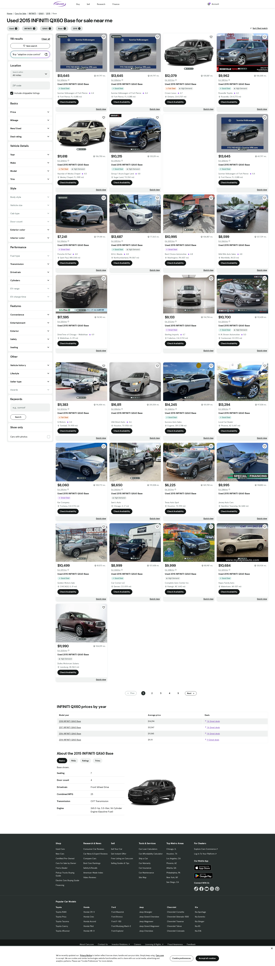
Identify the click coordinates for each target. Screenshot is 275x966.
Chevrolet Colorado (175, 931)
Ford (113, 907)
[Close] (272, 948)
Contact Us (103, 944)
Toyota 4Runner (63, 931)
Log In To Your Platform (204, 853)
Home (9, 13)
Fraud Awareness (175, 944)
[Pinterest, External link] (217, 889)
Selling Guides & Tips (120, 863)
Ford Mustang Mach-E (121, 926)
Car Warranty (144, 863)
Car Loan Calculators (148, 849)
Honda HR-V (89, 931)
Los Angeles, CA (173, 858)
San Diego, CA (172, 882)
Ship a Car (143, 858)
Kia (196, 907)
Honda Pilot (89, 926)
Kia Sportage (200, 912)
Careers (137, 944)
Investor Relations (120, 944)
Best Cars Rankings (91, 863)
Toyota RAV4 (61, 912)
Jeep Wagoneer (146, 921)
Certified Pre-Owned (65, 858)
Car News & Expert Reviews (95, 853)
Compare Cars (89, 858)
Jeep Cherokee (146, 931)
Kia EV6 (198, 931)
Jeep (141, 907)
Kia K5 (197, 926)
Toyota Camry (62, 926)
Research (101, 4)
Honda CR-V (89, 912)
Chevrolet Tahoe (174, 926)
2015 (48, 13)
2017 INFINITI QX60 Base (70, 727)
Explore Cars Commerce (205, 849)
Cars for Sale (20, 13)
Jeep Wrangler (145, 912)
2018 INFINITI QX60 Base (70, 721)
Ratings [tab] (85, 760)
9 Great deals (213, 739)
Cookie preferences (181, 958)
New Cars (60, 853)
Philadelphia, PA (173, 872)
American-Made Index (93, 872)
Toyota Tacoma (62, 921)
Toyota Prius (61, 916)
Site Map (142, 877)
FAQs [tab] (73, 760)
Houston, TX (171, 853)
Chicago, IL (171, 849)
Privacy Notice (86, 955)
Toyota (59, 907)
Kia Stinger (199, 921)
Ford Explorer (117, 931)
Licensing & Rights (153, 944)
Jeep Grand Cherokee (149, 916)
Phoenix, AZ (171, 863)
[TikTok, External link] (196, 889)
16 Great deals (213, 721)
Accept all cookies (207, 958)
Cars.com (160, 955)
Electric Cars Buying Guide (67, 880)
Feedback (191, 944)
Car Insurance (145, 868)
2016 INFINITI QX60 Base (70, 733)
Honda (86, 907)
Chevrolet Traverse (175, 921)
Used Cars (60, 849)
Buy (78, 4)
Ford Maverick (117, 912)
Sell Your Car (116, 849)
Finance (115, 4)
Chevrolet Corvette (175, 912)
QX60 (41, 13)
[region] (137, 955)
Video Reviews (89, 877)
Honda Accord (90, 921)
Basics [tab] (62, 760)
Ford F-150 (116, 921)
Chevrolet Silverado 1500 (178, 916)
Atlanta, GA (171, 868)
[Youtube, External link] (207, 889)
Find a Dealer (61, 868)
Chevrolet (171, 907)
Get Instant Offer (118, 853)
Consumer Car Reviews (93, 849)
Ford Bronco (117, 916)
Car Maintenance (146, 872)
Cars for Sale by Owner (66, 863)
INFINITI (32, 13)
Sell (88, 4)
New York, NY (172, 877)
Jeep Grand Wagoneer (149, 926)
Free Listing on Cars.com (122, 858)
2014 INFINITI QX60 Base (70, 739)
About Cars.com (87, 944)
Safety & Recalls (90, 868)
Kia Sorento (200, 916)
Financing (60, 885)
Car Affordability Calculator (151, 853)
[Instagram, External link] (212, 889)
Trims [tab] (97, 760)
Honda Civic (89, 916)
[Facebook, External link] (201, 889)
